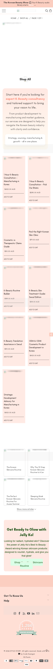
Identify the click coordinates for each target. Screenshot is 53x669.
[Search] (46, 10)
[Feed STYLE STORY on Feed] (24, 613)
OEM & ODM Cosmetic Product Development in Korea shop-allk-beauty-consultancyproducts (39, 327)
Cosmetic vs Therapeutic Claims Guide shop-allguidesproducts (14, 222)
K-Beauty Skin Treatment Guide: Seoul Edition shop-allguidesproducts (39, 276)
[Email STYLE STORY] (38, 613)
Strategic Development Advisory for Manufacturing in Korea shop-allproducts (14, 381)
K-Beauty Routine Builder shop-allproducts (14, 276)
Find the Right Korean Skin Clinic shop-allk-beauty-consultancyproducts (39, 218)
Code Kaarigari (29, 654)
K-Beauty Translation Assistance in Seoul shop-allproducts (14, 327)
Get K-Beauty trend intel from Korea (26, 578)
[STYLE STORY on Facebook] (19, 613)
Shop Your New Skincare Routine (28, 564)
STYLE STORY (15, 651)
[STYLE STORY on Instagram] (15, 613)
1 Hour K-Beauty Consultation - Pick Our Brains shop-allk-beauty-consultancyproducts (39, 167)
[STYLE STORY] (26, 10)
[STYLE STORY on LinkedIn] (33, 613)
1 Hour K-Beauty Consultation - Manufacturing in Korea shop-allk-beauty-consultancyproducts (14, 164)
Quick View (13, 168)
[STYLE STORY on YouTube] (29, 613)
